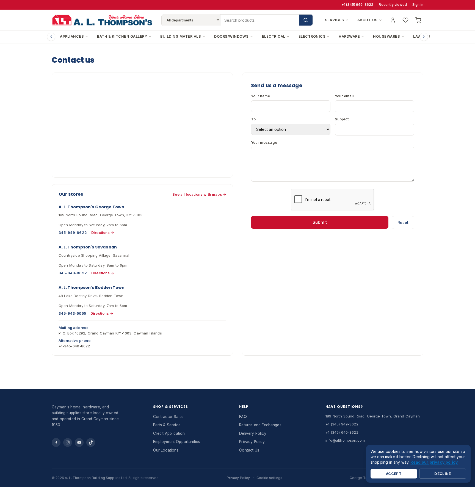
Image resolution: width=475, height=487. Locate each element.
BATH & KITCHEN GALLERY (122, 36)
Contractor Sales (168, 416)
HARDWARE (349, 36)
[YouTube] (79, 442)
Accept (394, 473)
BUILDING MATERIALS (180, 36)
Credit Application (169, 433)
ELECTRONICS (312, 36)
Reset (402, 222)
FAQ (243, 416)
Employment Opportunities (176, 441)
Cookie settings (269, 478)
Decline (442, 473)
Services (334, 20)
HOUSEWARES (386, 36)
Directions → (102, 232)
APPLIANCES (72, 36)
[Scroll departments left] (51, 37)
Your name (260, 96)
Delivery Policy (252, 433)
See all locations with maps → (199, 194)
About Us (367, 20)
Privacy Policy (252, 441)
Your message (264, 142)
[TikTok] (90, 442)
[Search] (306, 20)
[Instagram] (67, 442)
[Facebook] (56, 442)
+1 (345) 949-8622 (357, 4)
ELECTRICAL (273, 36)
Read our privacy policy (434, 462)
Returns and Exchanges (260, 425)
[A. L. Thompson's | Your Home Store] (102, 20)
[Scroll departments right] (424, 37)
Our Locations (166, 450)
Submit (320, 222)
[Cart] (418, 20)
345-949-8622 (73, 232)
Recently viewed (393, 4)
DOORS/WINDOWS (231, 36)
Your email (344, 96)
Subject (342, 119)
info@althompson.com (345, 440)
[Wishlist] (405, 20)
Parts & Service (167, 425)
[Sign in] (393, 20)
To (253, 119)
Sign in (417, 4)
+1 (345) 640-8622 (341, 432)
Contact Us (249, 450)
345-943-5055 (72, 313)
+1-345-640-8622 (74, 346)
